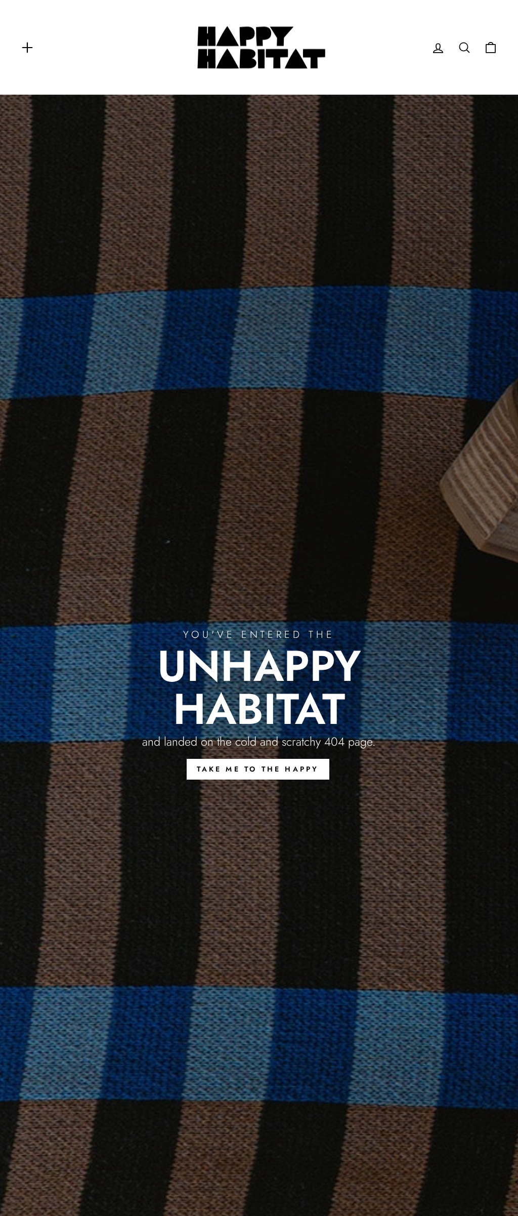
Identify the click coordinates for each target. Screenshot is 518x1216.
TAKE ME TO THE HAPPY (258, 769)
